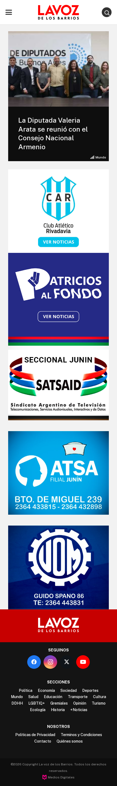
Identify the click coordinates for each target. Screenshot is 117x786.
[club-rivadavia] (58, 211)
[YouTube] (83, 662)
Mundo (101, 157)
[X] (66, 662)
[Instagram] (50, 662)
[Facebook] (34, 662)
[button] (8, 12)
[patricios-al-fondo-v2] (58, 294)
